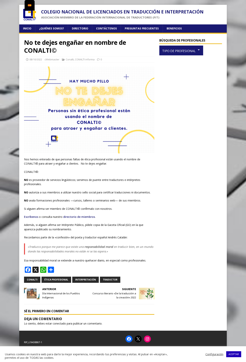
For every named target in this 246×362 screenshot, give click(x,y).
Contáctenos (106, 28)
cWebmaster (52, 59)
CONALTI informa (85, 59)
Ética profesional (56, 279)
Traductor (110, 279)
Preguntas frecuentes (142, 28)
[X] (138, 338)
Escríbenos (31, 217)
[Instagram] (147, 338)
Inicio (27, 28)
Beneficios (174, 28)
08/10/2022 (35, 59)
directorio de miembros (79, 217)
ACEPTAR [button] (234, 354)
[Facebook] (128, 338)
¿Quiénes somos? (51, 28)
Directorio (80, 28)
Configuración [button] (214, 354)
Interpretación (85, 279)
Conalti (70, 59)
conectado (59, 323)
